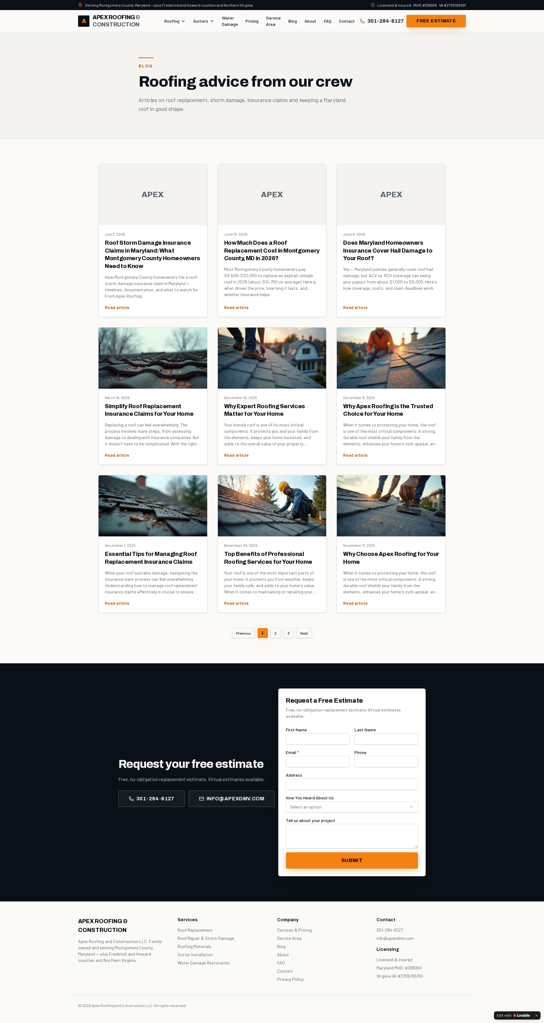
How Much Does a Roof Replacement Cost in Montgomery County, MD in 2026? (272, 251)
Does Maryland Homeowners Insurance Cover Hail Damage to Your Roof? (387, 251)
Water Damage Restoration (204, 962)
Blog (292, 21)
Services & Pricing (294, 930)
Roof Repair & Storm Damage (206, 938)
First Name (296, 729)
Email (292, 752)
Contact (347, 21)
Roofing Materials (194, 946)
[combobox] (352, 807)
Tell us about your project (310, 820)
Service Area (273, 21)
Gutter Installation (195, 954)
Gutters (200, 21)
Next (304, 633)
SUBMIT (352, 860)
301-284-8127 (385, 21)
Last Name (365, 729)
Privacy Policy (290, 979)
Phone (360, 752)
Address (294, 775)
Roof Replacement (195, 930)
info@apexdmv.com (235, 798)
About (310, 21)
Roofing (171, 21)
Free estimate (436, 21)
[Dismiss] (536, 1015)
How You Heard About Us (310, 797)
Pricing (252, 21)
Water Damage (230, 21)
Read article (117, 307)
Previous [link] (243, 633)
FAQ (328, 21)
